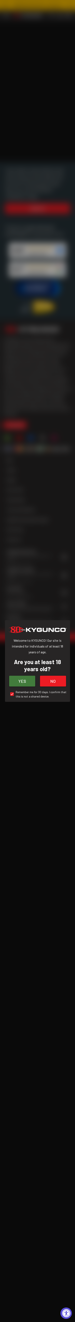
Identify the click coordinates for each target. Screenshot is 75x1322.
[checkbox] (37, 694)
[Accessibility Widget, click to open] (66, 1313)
